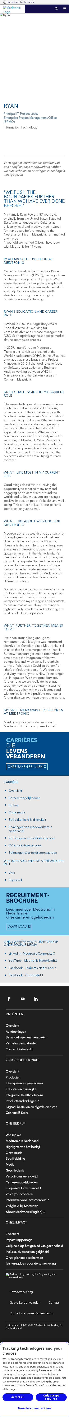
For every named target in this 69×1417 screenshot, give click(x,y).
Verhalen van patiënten (21, 1043)
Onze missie (17, 813)
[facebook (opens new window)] (12, 999)
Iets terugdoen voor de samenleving (31, 1263)
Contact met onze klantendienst (31, 1313)
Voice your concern (19, 1194)
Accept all (18, 1397)
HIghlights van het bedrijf (23, 1147)
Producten (13, 1077)
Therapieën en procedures (24, 1083)
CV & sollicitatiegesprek (25, 846)
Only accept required (51, 1397)
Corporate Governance (22, 1188)
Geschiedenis (15, 1170)
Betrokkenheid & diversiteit (27, 820)
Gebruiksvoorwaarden (25, 1302)
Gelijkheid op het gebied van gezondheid (34, 1246)
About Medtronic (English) (24, 1212)
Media (10, 1164)
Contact (53, 1302)
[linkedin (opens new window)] (38, 999)
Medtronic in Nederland (22, 1141)
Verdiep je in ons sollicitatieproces (32, 838)
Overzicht (15, 791)
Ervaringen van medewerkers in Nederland (30, 829)
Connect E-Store (17, 1112)
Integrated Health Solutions (24, 1095)
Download (17, 926)
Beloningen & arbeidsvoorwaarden (33, 853)
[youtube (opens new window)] (25, 999)
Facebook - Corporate (24, 975)
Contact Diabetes (18, 1049)
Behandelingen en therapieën (26, 1037)
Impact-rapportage (19, 1240)
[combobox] (18, 2)
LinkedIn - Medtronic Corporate (30, 954)
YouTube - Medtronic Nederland (31, 961)
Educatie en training (19, 1089)
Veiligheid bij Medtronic (22, 1206)
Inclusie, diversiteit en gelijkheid (27, 1252)
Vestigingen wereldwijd (22, 1176)
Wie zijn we (13, 1135)
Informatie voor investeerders (26, 1200)
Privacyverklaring (21, 1292)
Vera (12, 873)
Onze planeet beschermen (24, 1257)
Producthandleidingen (21, 1101)
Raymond (15, 880)
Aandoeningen (16, 1031)
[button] (64, 6)
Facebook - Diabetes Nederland (31, 968)
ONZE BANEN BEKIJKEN (24, 767)
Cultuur (14, 805)
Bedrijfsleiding (15, 1158)
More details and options (34, 1408)
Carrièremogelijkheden (24, 798)
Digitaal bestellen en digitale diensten (31, 1107)
